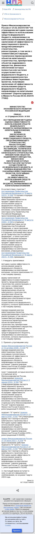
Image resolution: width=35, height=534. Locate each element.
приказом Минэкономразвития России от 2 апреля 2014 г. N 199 (15, 380)
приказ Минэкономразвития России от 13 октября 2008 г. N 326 (16, 347)
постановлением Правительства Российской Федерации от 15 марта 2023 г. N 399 (16, 255)
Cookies (8, 525)
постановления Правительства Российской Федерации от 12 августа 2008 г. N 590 (17, 220)
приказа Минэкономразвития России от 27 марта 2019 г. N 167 (16, 414)
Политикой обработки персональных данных (17, 506)
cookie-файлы (9, 509)
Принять (17, 531)
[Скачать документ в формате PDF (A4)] (32, 102)
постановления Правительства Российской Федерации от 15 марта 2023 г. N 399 (16, 193)
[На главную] (14, 3)
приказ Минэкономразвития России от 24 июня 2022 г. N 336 (16, 440)
